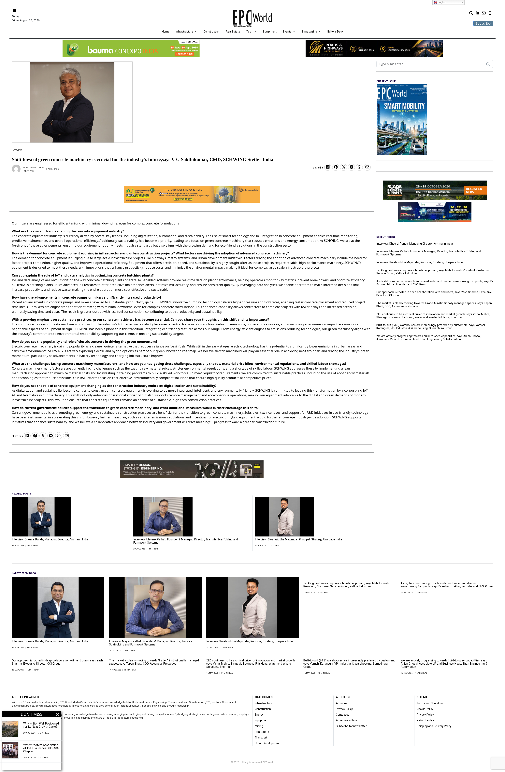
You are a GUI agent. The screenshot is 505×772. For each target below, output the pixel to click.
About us (341, 703)
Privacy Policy (344, 709)
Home (165, 31)
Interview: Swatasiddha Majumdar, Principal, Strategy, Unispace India (298, 539)
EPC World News (35, 167)
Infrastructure (184, 31)
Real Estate (233, 31)
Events (287, 31)
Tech (249, 31)
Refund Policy (425, 720)
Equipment (270, 31)
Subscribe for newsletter (351, 726)
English (441, 2)
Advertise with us (346, 720)
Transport (261, 737)
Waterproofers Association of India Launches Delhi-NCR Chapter (41, 748)
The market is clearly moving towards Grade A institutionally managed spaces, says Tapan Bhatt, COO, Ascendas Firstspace (434, 305)
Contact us (342, 714)
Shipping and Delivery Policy (434, 726)
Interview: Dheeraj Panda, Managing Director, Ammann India (50, 539)
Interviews (17, 150)
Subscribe (483, 23)
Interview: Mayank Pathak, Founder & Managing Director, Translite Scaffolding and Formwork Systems (185, 541)
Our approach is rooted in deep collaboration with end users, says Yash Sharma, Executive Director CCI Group (434, 294)
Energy (259, 714)
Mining (259, 726)
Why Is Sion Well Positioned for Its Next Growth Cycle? (41, 725)
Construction (212, 31)
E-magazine (309, 31)
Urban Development (267, 743)
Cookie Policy (425, 709)
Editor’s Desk (335, 31)
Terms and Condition (430, 703)
